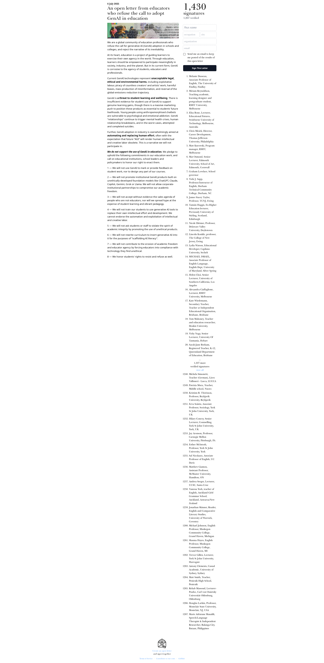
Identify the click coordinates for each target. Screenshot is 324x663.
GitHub (181, 659)
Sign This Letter (200, 68)
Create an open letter (162, 651)
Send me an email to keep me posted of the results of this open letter (201, 57)
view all (200, 370)
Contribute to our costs (165, 659)
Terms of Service (146, 659)
